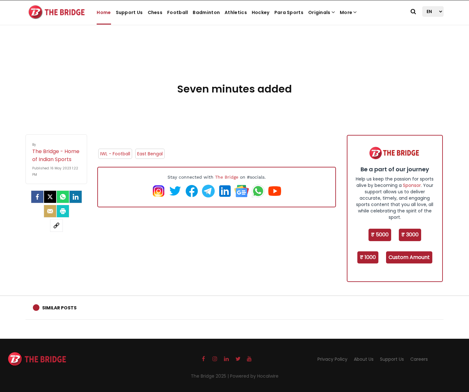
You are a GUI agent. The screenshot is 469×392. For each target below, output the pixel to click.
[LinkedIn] (75, 196)
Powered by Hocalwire (254, 376)
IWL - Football (115, 154)
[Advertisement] (234, 61)
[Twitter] (50, 196)
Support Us (129, 12)
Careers (419, 359)
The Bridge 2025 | (210, 376)
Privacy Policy (332, 359)
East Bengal (150, 154)
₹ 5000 (380, 234)
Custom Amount (409, 257)
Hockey (261, 12)
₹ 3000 (410, 234)
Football (177, 12)
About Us (364, 359)
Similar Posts (59, 308)
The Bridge (226, 177)
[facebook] (37, 196)
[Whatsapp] (62, 196)
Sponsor (412, 185)
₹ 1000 (368, 257)
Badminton (206, 12)
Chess (155, 12)
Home (104, 12)
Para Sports (288, 12)
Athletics (236, 12)
